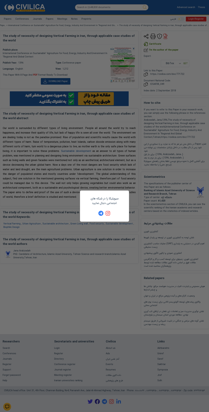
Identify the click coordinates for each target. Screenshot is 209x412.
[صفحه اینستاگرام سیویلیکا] (108, 213)
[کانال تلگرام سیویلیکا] (101, 213)
